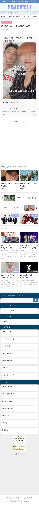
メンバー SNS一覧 (8, 339)
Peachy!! (5, 422)
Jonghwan (27, 13)
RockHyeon (18, 13)
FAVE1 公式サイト (8, 331)
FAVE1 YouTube (7, 360)
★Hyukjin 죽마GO (6, 22)
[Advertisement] (19, 141)
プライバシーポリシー (14, 498)
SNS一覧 (10, 13)
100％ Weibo (6, 415)
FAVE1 (3, 13)
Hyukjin (35, 13)
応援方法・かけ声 (8, 375)
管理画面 (5, 430)
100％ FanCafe (7, 386)
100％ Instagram (7, 401)
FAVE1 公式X (6, 346)
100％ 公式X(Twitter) (9, 394)
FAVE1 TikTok (6, 368)
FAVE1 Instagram (8, 353)
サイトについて (27, 498)
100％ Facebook (7, 408)
